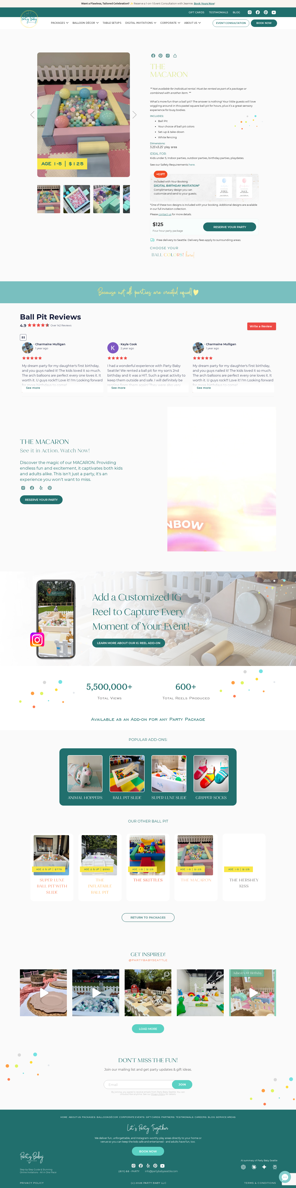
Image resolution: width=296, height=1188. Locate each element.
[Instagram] (249, 12)
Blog (211, 1117)
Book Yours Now (204, 3)
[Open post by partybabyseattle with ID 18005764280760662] (148, 992)
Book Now (264, 23)
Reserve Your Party (229, 227)
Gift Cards (196, 12)
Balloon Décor (107, 1117)
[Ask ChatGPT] (243, 1167)
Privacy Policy (158, 1094)
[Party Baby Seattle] (29, 19)
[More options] (175, 55)
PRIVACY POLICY (32, 1183)
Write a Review (261, 326)
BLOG (236, 12)
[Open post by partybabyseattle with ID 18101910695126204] (200, 992)
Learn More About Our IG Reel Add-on (128, 643)
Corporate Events (132, 1117)
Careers (201, 1117)
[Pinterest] (266, 12)
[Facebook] (258, 12)
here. (192, 164)
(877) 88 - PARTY (128, 1171)
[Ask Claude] (254, 1167)
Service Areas (226, 1117)
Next (134, 115)
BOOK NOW (148, 1151)
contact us (164, 214)
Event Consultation (231, 23)
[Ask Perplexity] (275, 1167)
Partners (168, 1117)
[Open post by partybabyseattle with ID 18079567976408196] (252, 992)
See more (33, 388)
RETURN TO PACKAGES (148, 917)
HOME (63, 1117)
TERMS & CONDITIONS (260, 1183)
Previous (32, 115)
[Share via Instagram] (168, 55)
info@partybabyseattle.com (161, 1171)
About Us (75, 1117)
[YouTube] (274, 12)
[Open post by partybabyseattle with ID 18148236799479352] (95, 992)
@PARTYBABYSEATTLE (148, 960)
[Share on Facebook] (153, 55)
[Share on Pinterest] (160, 55)
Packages (88, 1117)
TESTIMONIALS (218, 12)
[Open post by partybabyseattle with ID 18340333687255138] (43, 992)
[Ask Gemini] (264, 1167)
